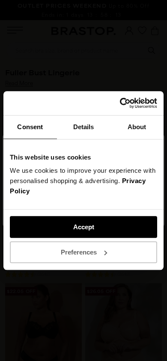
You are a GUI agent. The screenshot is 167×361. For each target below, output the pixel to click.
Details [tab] (83, 126)
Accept (83, 227)
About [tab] (137, 126)
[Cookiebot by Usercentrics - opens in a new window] (120, 103)
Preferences (79, 252)
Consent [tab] (30, 126)
